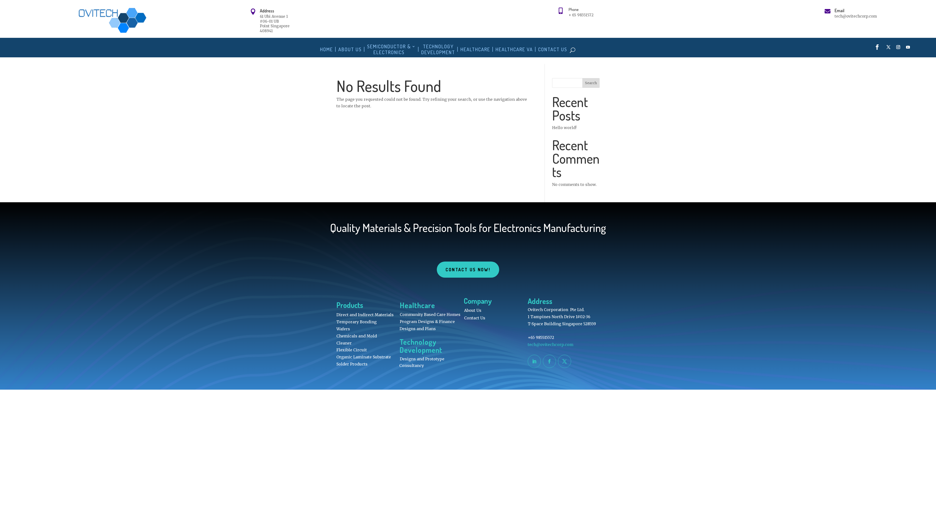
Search (591, 83)
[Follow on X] (888, 47)
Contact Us (552, 49)
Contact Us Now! (468, 269)
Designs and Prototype (422, 358)
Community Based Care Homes (430, 314)
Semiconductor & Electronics (389, 49)
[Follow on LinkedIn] (534, 361)
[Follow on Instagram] (898, 47)
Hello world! (564, 127)
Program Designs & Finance (427, 321)
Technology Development (438, 49)
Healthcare (475, 49)
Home (326, 49)
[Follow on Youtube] (908, 47)
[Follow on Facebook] (877, 47)
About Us (350, 49)
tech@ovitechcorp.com (551, 344)
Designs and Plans (418, 328)
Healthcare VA (514, 49)
